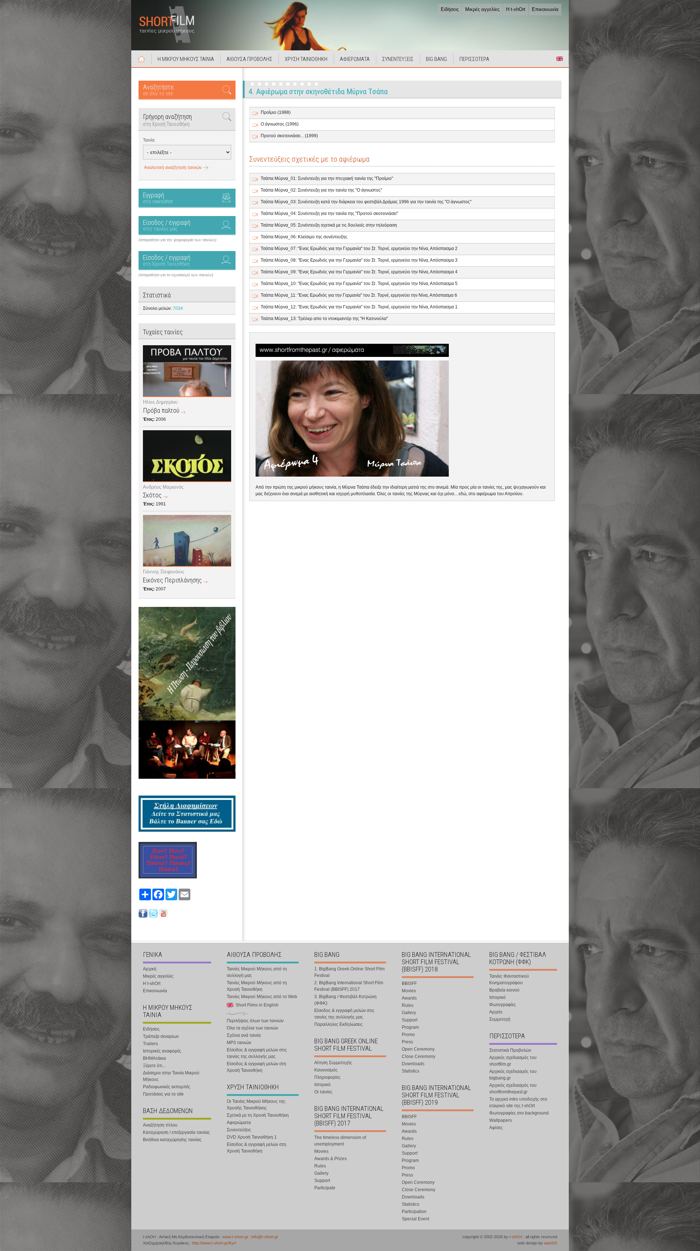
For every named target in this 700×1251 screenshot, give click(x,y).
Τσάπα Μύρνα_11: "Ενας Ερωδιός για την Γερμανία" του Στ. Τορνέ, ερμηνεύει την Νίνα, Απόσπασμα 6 (359, 295)
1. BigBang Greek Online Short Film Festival (349, 972)
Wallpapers (500, 1120)
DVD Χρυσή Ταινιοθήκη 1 (252, 1137)
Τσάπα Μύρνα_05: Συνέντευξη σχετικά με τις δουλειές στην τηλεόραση (329, 225)
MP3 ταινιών (239, 1042)
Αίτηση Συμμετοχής (333, 1062)
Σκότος (152, 495)
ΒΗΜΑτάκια (154, 1058)
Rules (320, 1166)
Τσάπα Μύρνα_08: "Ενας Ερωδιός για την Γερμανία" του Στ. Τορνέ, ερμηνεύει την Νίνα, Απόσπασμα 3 (359, 260)
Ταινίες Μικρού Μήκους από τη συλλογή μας (257, 972)
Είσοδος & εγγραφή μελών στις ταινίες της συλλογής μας (257, 1053)
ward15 (550, 1243)
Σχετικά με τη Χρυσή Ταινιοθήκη (258, 1115)
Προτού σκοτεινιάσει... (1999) (289, 135)
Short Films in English (560, 58)
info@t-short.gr (265, 1237)
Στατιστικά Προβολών (510, 1050)
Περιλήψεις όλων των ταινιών (255, 1020)
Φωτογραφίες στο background (519, 1113)
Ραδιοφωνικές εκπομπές (166, 1086)
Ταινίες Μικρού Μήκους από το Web (262, 996)
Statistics (410, 1071)
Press (407, 1041)
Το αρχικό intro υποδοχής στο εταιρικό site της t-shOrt (518, 1102)
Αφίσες (496, 1127)
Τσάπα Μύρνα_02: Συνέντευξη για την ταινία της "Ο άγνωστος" (321, 190)
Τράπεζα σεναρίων (161, 1036)
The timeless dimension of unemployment (340, 1141)
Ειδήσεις (450, 9)
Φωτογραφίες (502, 1004)
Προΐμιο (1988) (276, 112)
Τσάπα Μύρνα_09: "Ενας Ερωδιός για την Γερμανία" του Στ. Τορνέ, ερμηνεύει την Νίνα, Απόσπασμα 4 (359, 271)
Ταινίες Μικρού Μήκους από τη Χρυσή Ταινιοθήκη (257, 986)
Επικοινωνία (545, 9)
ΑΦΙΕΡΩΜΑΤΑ (355, 59)
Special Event (415, 1218)
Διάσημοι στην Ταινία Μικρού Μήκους (171, 1076)
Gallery (321, 1173)
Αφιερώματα (239, 1122)
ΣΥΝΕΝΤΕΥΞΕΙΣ (397, 59)
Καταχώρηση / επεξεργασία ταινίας (176, 1132)
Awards (409, 998)
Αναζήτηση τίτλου (160, 1125)
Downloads (413, 1063)
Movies (321, 1151)
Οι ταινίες (323, 1091)
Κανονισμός (326, 1070)
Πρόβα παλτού (161, 410)
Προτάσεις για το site (163, 1094)
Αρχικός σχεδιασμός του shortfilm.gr (513, 1061)
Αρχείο (495, 1012)
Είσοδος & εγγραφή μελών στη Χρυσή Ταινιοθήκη (256, 1067)
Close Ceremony (418, 1056)
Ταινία (149, 140)
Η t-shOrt (515, 9)
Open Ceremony (418, 1049)
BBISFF (409, 983)
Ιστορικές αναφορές (162, 1051)
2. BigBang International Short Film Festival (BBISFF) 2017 (348, 986)
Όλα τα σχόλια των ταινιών (252, 1028)
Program (410, 1027)
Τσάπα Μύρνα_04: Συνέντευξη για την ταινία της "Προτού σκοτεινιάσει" (329, 213)
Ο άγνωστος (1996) (280, 124)
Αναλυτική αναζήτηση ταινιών (173, 167)
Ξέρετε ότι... (154, 1065)
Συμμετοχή (499, 1019)
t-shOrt (515, 1237)
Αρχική (141, 58)
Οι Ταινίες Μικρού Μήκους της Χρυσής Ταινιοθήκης (256, 1104)
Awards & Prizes (330, 1158)
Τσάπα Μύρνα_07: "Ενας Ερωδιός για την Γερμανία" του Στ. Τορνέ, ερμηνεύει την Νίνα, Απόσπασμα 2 (359, 248)
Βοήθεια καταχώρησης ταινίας (172, 1139)
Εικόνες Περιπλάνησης (172, 580)
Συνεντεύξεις (239, 1129)
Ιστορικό (322, 1084)
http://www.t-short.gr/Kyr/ (214, 1243)
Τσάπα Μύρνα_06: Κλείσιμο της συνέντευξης (304, 236)
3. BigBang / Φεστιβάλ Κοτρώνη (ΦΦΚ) (345, 1000)
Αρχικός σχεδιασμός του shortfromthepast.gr (513, 1088)
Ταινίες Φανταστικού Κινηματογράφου (509, 979)
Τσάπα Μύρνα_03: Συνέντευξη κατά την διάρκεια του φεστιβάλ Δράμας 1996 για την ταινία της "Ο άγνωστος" (366, 201)
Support (322, 1180)
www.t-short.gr (235, 1237)
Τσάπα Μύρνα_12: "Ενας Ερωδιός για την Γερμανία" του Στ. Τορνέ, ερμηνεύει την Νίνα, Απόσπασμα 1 (359, 306)
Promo (408, 1034)
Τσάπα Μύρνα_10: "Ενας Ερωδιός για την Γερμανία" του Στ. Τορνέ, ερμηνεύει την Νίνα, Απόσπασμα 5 (359, 283)
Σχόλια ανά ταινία (244, 1035)
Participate (324, 1187)
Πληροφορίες (327, 1077)
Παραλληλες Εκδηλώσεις (338, 1024)
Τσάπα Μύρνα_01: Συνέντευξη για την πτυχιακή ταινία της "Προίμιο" (327, 178)
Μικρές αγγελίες (482, 9)
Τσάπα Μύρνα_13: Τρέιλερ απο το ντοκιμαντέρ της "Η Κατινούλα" (324, 318)
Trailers (150, 1043)
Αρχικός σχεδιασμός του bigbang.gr (513, 1075)
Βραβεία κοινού (504, 990)
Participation (414, 1211)
